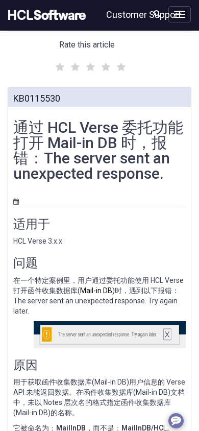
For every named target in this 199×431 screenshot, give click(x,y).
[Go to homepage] (45, 15)
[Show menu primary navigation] (179, 14)
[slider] (89, 65)
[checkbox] (59, 64)
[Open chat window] (176, 420)
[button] (157, 13)
